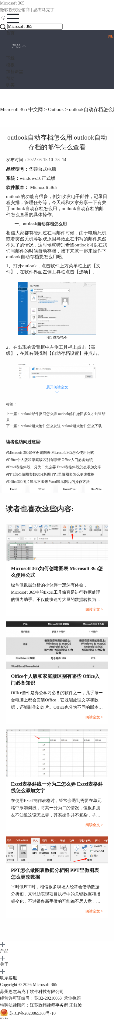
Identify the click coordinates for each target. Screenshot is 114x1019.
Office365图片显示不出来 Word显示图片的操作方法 (48, 482)
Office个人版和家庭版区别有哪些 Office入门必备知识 (49, 460)
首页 (10, 33)
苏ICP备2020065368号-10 (32, 1013)
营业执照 (72, 998)
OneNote (96, 489)
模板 (10, 65)
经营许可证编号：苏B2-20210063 (31, 998)
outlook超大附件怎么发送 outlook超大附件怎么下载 (61, 426)
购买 (10, 85)
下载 (10, 58)
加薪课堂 (14, 71)
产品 (16, 46)
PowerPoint (70, 489)
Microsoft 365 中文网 (21, 109)
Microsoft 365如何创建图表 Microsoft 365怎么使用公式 (50, 452)
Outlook (56, 109)
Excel (13, 489)
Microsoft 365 (45, 984)
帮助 (10, 78)
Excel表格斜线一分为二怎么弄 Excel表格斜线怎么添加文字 (53, 467)
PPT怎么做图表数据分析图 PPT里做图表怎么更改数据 (50, 474)
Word (41, 489)
